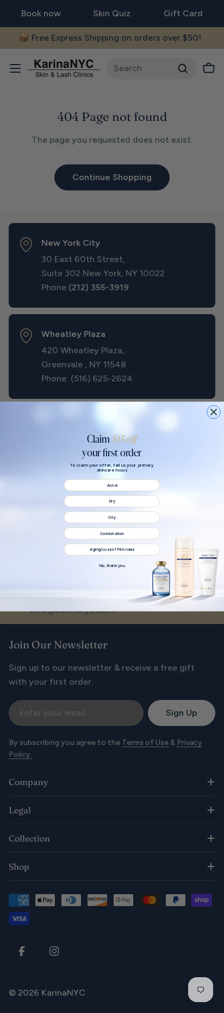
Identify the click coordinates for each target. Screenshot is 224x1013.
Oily (112, 517)
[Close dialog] (214, 412)
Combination (112, 533)
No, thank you (112, 565)
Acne (112, 485)
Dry (112, 501)
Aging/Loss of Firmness (112, 549)
